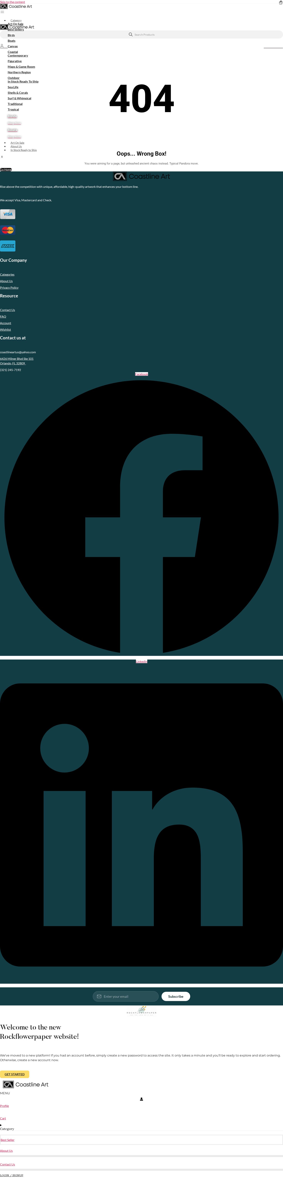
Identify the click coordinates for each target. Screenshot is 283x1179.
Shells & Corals (18, 92)
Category (16, 20)
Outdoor (14, 78)
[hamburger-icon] (282, 18)
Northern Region (19, 72)
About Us (16, 146)
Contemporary (18, 55)
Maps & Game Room (21, 66)
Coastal (13, 52)
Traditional (15, 104)
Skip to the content (12, 2)
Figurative (15, 61)
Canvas (13, 46)
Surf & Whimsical (19, 98)
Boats (11, 40)
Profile (4, 1106)
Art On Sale (15, 24)
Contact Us (7, 1164)
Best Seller (7, 1140)
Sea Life (13, 87)
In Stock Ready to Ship (24, 150)
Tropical (13, 109)
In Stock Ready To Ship (23, 81)
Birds (11, 35)
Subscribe (175, 996)
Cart (3, 1118)
